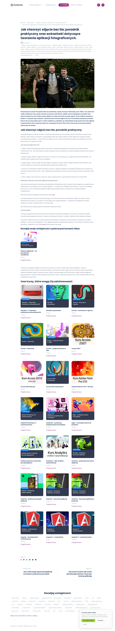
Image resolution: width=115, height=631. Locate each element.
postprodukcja (15, 607)
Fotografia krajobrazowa (78, 51)
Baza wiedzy (63, 5)
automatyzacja (57, 598)
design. (99, 598)
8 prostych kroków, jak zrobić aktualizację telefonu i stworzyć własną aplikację (79, 574)
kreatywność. (38, 604)
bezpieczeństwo (78, 598)
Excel (59, 601)
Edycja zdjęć (68, 51)
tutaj (53, 195)
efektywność (51, 601)
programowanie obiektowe (55, 607)
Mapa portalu (14, 615)
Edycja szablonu (52, 51)
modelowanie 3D (80, 604)
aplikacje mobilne (34, 598)
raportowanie (15, 611)
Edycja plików (26, 51)
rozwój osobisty (37, 611)
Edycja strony (33, 51)
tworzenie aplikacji (70, 611)
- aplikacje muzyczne (67, 45)
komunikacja (29, 604)
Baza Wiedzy (22, 615)
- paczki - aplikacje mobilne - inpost (46, 47)
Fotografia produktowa (46, 53)
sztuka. (60, 611)
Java (13, 604)
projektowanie (68, 607)
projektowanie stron (95, 607)
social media (47, 611)
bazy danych (67, 598)
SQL (54, 611)
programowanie (26, 607)
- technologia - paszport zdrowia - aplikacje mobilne (69, 47)
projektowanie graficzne (81, 607)
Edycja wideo (61, 51)
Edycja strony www (43, 51)
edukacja (23, 601)
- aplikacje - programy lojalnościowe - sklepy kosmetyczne (36, 45)
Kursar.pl (27, 42)
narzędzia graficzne (92, 604)
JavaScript (19, 604)
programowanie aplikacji (39, 607)
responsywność (25, 611)
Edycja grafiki (75, 49)
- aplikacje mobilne (57, 45)
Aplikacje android (45, 49)
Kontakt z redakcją (76, 5)
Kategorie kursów (51, 5)
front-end (66, 601)
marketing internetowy (67, 604)
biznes (87, 598)
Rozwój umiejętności (35, 5)
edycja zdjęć (42, 601)
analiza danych (15, 598)
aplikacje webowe (46, 598)
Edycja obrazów (83, 49)
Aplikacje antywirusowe (57, 49)
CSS (93, 598)
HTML (86, 601)
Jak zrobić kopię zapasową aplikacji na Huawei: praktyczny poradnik (37, 573)
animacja (24, 598)
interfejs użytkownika (96, 601)
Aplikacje (38, 49)
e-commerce (15, 601)
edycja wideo (32, 601)
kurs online (47, 604)
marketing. (56, 604)
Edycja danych (67, 49)
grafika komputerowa (76, 601)
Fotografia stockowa (57, 53)
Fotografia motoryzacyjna (32, 53)
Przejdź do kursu (26, 260)
